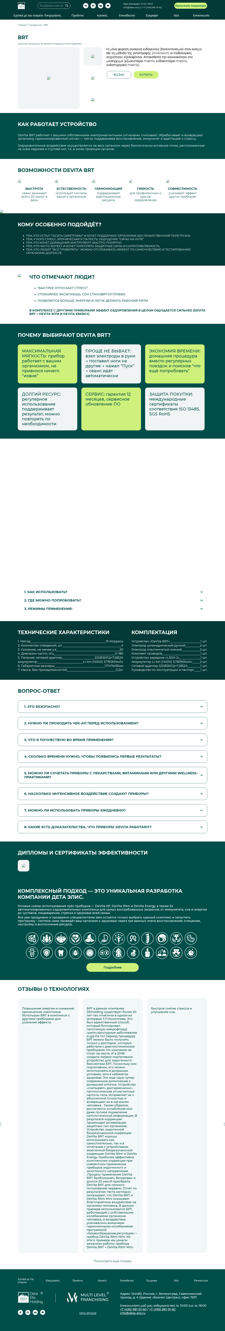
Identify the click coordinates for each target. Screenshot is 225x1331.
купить (146, 74)
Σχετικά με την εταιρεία (28, 15)
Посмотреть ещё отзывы (112, 1261)
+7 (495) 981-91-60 (133, 1309)
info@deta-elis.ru (132, 7)
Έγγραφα (152, 15)
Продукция (35, 25)
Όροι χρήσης (88, 1313)
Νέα (176, 15)
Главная (22, 25)
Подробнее (113, 967)
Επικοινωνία (201, 15)
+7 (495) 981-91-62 (152, 7)
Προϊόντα (77, 15)
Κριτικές (102, 15)
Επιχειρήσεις (52, 15)
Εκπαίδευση (127, 15)
